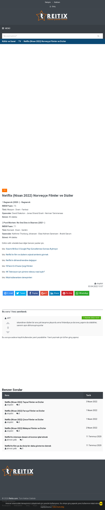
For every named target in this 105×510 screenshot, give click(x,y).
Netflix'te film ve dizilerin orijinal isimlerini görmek (27, 254)
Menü (7, 28)
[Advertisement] (52, 65)
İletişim (48, 2)
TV (5, 190)
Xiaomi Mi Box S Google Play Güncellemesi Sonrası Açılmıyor (32, 249)
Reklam (57, 2)
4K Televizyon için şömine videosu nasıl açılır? (25, 272)
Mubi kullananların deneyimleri (19, 277)
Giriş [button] (54, 6)
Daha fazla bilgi (58, 507)
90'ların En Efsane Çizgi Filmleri (19, 266)
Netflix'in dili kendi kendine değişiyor (21, 260)
